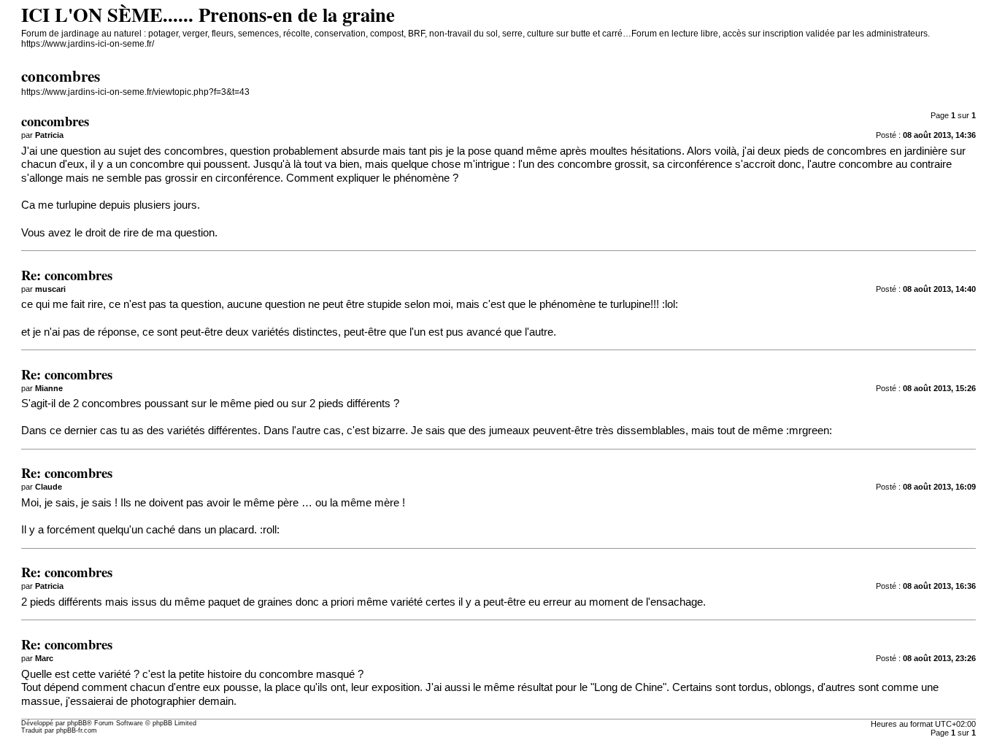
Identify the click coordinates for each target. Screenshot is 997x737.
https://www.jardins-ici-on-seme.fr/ (87, 44)
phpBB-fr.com (76, 730)
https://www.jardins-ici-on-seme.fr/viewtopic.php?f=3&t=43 (135, 92)
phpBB (77, 723)
